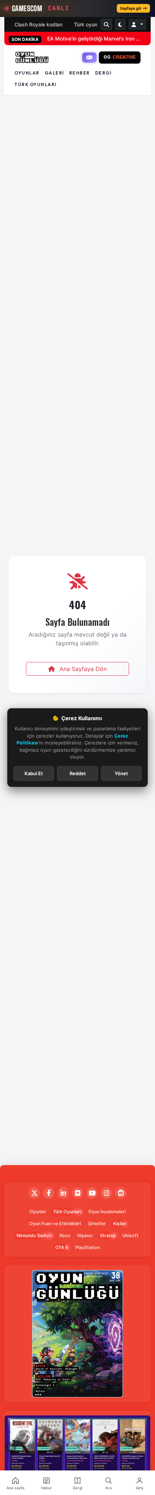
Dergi (103, 73)
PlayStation (87, 1247)
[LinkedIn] (63, 1193)
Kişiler (119, 1223)
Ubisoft (130, 1235)
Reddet (78, 773)
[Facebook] (48, 1193)
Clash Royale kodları (38, 24)
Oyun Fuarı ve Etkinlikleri (55, 1223)
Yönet (121, 773)
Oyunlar (27, 73)
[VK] (77, 1193)
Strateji (107, 1235)
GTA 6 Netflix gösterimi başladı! (84, 38)
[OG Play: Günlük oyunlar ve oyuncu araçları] (89, 57)
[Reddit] (121, 1193)
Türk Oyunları (67, 1211)
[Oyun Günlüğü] (32, 57)
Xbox (64, 1235)
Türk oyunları (35, 84)
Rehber (79, 73)
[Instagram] (106, 1193)
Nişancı (85, 1235)
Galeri (54, 73)
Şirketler (97, 1223)
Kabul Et (34, 773)
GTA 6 (61, 1247)
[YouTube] (92, 1193)
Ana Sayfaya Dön (82, 668)
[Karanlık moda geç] (120, 24)
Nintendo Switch (34, 1235)
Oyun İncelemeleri (107, 1211)
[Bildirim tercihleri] (10, 1447)
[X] (34, 1193)
